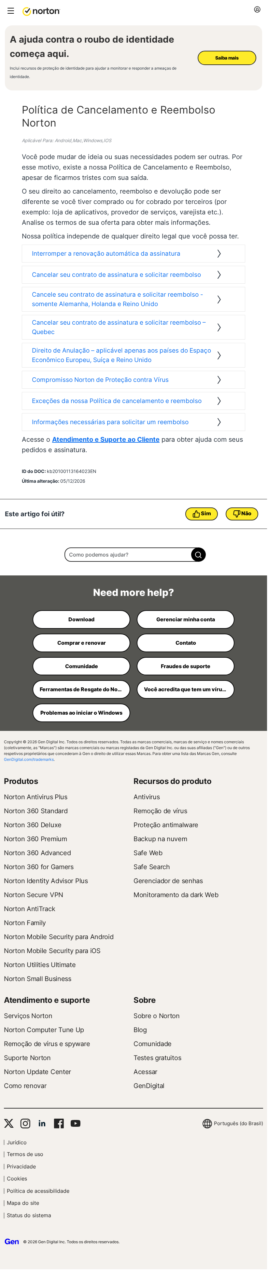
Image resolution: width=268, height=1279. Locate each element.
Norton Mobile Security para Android (59, 937)
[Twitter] (9, 1123)
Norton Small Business (37, 979)
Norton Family (25, 923)
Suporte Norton (27, 1058)
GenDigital (149, 1086)
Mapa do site (23, 1203)
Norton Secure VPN (33, 895)
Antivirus (147, 797)
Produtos (21, 781)
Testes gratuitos (157, 1058)
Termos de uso (25, 1154)
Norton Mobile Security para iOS (52, 951)
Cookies (17, 1178)
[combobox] (133, 554)
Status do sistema (29, 1215)
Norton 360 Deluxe (33, 825)
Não (246, 513)
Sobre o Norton (157, 1016)
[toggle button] (10, 11)
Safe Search (152, 867)
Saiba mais (226, 58)
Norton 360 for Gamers (39, 867)
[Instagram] (25, 1123)
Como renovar (25, 1086)
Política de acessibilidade (38, 1191)
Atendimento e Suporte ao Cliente (106, 439)
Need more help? (133, 592)
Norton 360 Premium (35, 839)
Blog (140, 1030)
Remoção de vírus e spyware (47, 1044)
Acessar (145, 1072)
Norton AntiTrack (29, 909)
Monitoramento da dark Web (176, 895)
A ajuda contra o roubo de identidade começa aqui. (92, 46)
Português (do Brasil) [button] (238, 1123)
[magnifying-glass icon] (198, 554)
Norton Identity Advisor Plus (46, 881)
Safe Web (148, 853)
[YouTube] (75, 1123)
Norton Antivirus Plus (35, 797)
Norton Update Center (37, 1072)
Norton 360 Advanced (37, 853)
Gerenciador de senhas (168, 881)
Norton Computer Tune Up (44, 1030)
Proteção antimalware (166, 825)
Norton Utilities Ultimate (40, 965)
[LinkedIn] (42, 1123)
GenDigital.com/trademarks (29, 759)
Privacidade (21, 1166)
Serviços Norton (28, 1016)
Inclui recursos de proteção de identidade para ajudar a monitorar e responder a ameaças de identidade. (93, 72)
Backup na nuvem (160, 839)
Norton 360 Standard (35, 811)
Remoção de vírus (160, 811)
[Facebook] (59, 1123)
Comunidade (153, 1044)
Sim (206, 513)
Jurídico (17, 1142)
